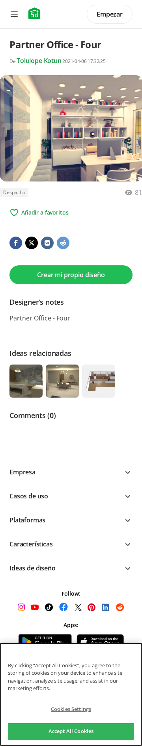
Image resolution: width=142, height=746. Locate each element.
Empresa (22, 472)
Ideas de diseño (32, 568)
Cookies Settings (71, 709)
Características (31, 544)
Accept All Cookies (71, 731)
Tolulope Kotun (39, 60)
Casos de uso (28, 496)
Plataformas (27, 520)
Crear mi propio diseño (71, 274)
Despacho (14, 192)
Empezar (110, 14)
